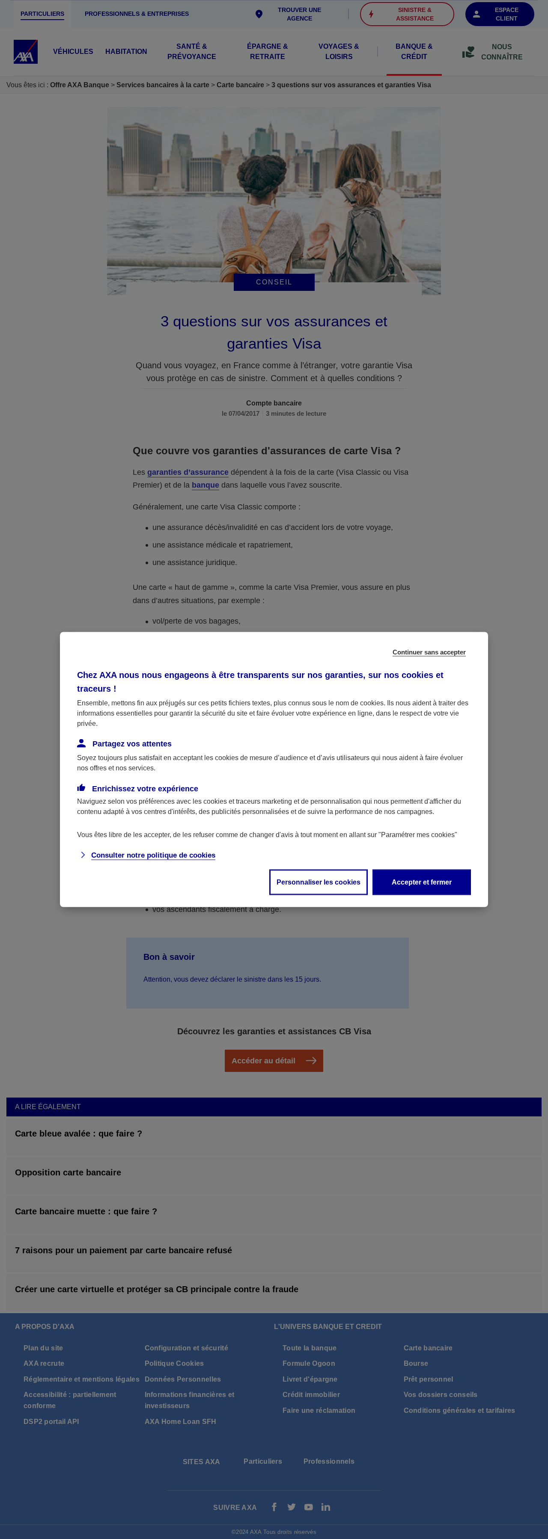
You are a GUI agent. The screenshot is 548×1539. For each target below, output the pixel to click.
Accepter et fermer (422, 882)
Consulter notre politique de (153, 855)
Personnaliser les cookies (318, 882)
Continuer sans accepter (429, 652)
